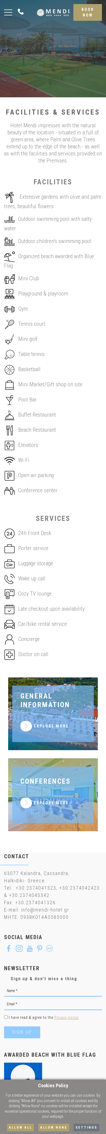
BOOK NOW (88, 12)
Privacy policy (66, 1017)
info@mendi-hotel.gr (45, 910)
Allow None (53, 1127)
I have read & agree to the (44, 1017)
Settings (86, 1127)
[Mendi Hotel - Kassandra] (53, 12)
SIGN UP (22, 1032)
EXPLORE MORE (51, 726)
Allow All (20, 1127)
